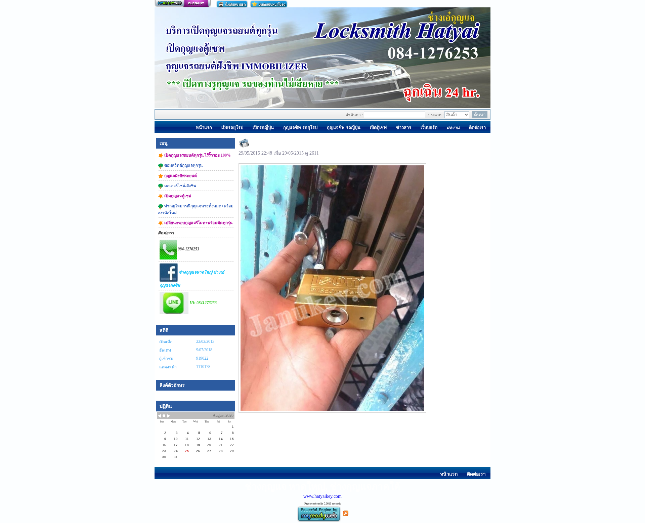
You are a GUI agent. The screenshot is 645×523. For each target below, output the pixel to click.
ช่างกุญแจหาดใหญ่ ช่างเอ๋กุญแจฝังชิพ (192, 279)
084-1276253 (188, 249)
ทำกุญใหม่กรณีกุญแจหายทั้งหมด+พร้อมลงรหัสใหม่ (195, 209)
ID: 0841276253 (202, 302)
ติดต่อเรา (166, 233)
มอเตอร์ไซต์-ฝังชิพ (179, 186)
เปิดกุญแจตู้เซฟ (177, 196)
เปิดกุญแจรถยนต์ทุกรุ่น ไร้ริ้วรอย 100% (197, 155)
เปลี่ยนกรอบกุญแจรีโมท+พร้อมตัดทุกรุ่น (197, 222)
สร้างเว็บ (183, 3)
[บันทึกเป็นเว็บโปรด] (269, 4)
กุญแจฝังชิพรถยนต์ (180, 175)
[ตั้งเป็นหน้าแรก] (232, 4)
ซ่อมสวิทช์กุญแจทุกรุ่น (183, 165)
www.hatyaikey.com (322, 496)
